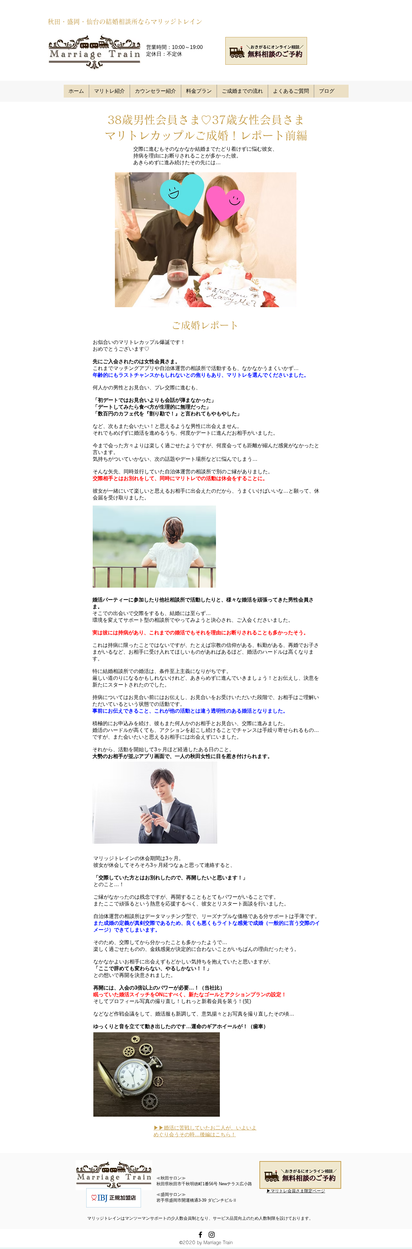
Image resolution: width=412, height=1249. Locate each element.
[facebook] (200, 1235)
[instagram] (212, 1235)
